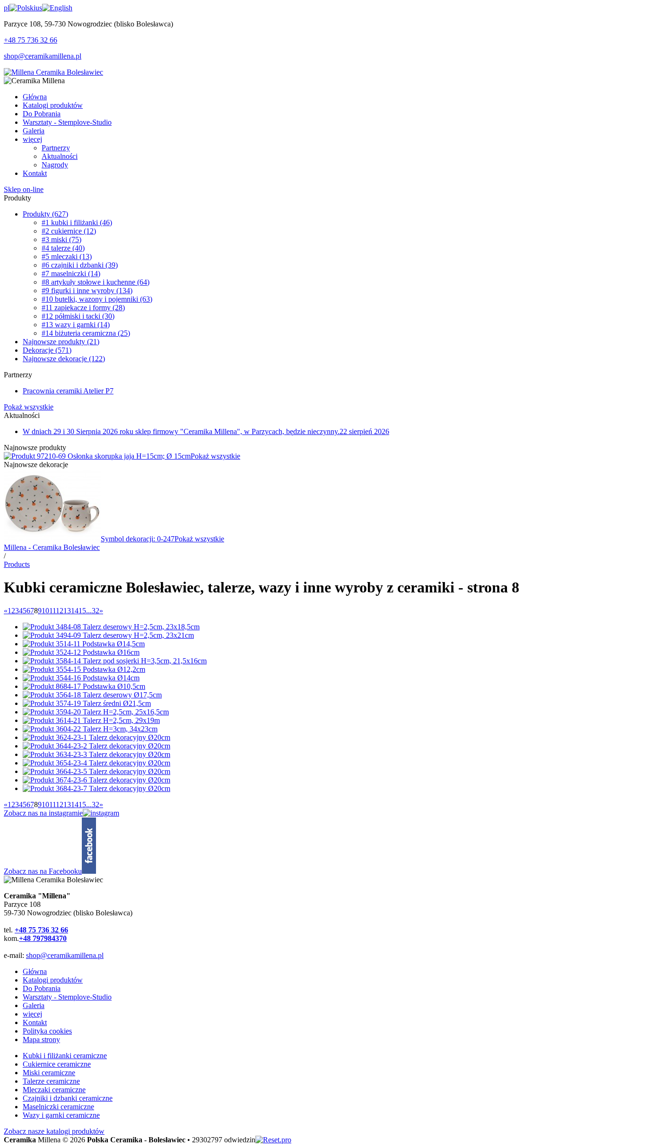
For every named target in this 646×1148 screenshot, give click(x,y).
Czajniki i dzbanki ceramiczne (68, 1098)
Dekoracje (47, 350)
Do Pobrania (42, 988)
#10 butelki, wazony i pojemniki (97, 299)
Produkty (45, 214)
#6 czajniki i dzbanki (80, 265)
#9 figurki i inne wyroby (87, 291)
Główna (35, 971)
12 (59, 611)
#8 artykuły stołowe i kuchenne (95, 282)
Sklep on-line (24, 189)
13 (67, 611)
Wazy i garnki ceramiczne (61, 1115)
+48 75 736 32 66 (30, 40)
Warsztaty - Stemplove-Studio (67, 997)
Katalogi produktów (53, 980)
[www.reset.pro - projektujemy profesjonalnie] (273, 1140)
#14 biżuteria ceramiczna (86, 333)
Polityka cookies (47, 1031)
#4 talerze (63, 248)
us (38, 8)
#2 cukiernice (69, 231)
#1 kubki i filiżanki (77, 222)
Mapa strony (41, 1039)
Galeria (33, 1005)
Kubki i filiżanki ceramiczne (65, 1056)
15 (82, 611)
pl (6, 8)
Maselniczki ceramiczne (58, 1107)
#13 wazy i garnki (76, 325)
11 (52, 611)
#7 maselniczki (71, 274)
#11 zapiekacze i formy (83, 308)
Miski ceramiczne (49, 1073)
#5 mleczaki (67, 256)
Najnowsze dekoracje (64, 359)
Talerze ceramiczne (51, 1081)
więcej (32, 1014)
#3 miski (61, 239)
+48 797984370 (43, 938)
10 (45, 611)
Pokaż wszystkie (28, 407)
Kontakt (35, 1022)
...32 (92, 611)
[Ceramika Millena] (53, 72)
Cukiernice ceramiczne (57, 1064)
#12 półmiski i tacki (78, 316)
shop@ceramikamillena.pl (42, 56)
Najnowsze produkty (61, 342)
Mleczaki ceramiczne (54, 1090)
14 (75, 611)
